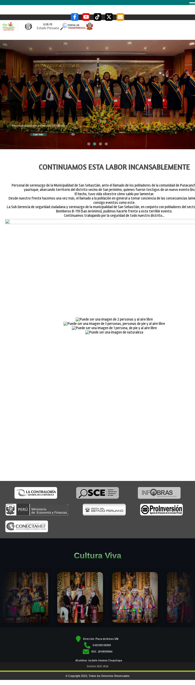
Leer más (38, 134)
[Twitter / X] (109, 17)
